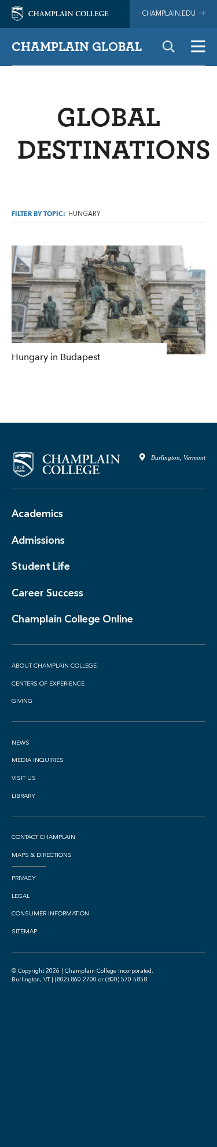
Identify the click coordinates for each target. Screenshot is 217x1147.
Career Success (47, 593)
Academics (37, 513)
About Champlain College (54, 665)
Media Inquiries (38, 760)
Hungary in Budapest (108, 305)
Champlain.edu (170, 13)
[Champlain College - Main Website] (60, 13)
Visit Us (24, 778)
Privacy (24, 878)
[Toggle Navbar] (198, 46)
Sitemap (24, 931)
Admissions (38, 540)
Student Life (41, 566)
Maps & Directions (42, 855)
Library (23, 796)
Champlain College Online (72, 619)
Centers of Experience (48, 683)
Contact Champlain (43, 837)
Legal (21, 896)
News (21, 742)
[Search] (168, 46)
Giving (22, 701)
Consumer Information (50, 913)
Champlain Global (77, 46)
